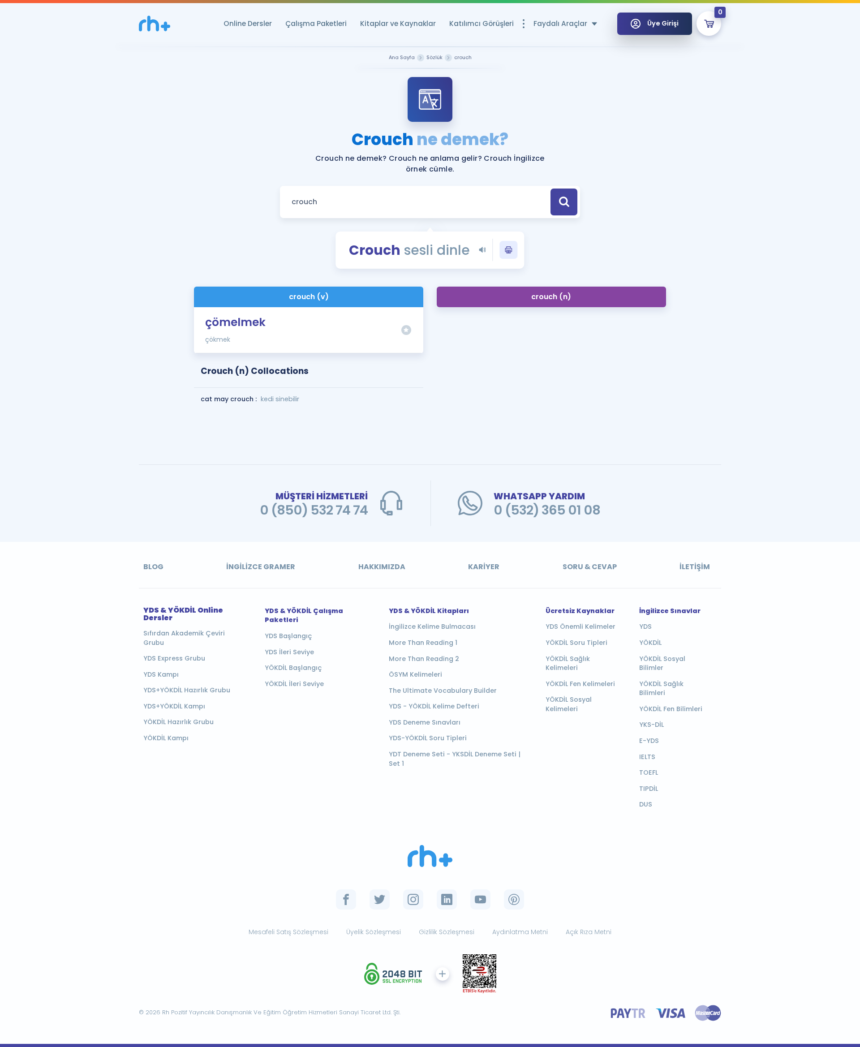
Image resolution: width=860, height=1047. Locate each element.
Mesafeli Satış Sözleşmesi (288, 931)
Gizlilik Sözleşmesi (446, 931)
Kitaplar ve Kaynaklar (398, 23)
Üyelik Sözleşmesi (373, 931)
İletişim (694, 567)
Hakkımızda (381, 567)
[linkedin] (447, 899)
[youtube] (480, 899)
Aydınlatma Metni (520, 931)
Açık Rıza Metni (588, 931)
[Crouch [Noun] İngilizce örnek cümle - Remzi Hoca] (154, 23)
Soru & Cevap (590, 567)
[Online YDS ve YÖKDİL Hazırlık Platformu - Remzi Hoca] (430, 856)
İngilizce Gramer (260, 567)
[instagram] (413, 899)
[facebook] (346, 899)
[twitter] (380, 899)
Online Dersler (248, 23)
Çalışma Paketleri (316, 23)
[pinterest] (514, 899)
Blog (153, 567)
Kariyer (483, 567)
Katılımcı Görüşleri (481, 23)
